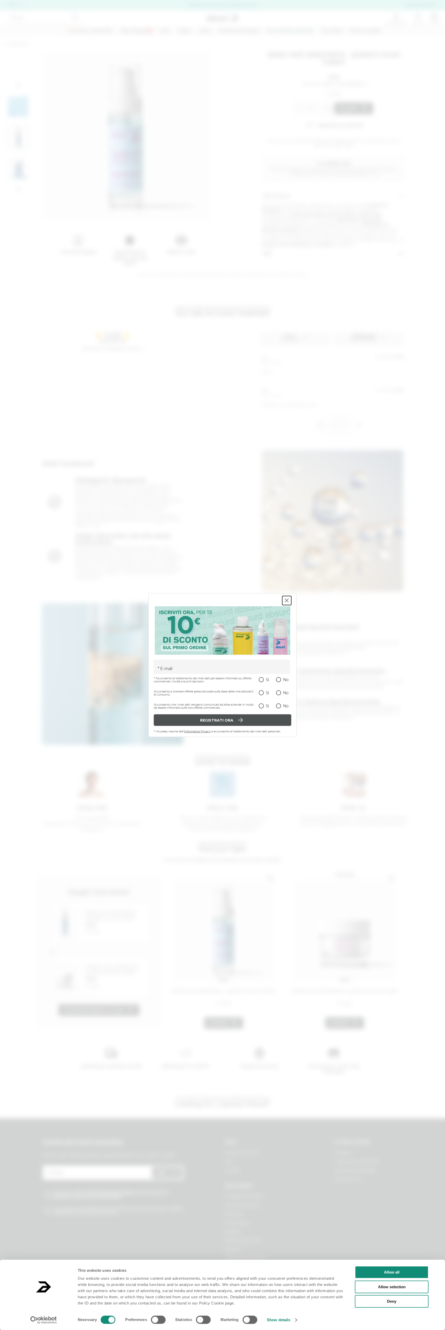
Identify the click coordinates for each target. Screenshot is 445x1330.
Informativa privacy (242, 1205)
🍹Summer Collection (89, 30)
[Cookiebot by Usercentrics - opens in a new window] (43, 1320)
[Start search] (75, 17)
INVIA (161, 1172)
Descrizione (276, 196)
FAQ (229, 1161)
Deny (391, 1301)
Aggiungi (347, 108)
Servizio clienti (419, 5)
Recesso (233, 1249)
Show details (278, 1320)
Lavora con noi (348, 1179)
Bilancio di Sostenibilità (355, 1170)
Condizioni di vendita (243, 1196)
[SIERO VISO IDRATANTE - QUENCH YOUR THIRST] (224, 927)
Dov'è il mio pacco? (242, 1152)
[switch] (158, 1320)
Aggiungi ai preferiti (340, 125)
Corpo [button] (184, 31)
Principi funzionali (239, 30)
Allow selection (392, 1287)
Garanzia (232, 1231)
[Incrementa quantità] (326, 108)
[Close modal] (286, 600)
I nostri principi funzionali (357, 1161)
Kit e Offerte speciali (290, 30)
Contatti (232, 1170)
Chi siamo (332, 30)
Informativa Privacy (197, 731)
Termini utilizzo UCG (243, 1240)
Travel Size (18, 43)
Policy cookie (237, 1222)
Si (267, 679)
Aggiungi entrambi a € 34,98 (93, 1010)
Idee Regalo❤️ (137, 30)
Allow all (391, 1272)
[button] (18, 86)
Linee (205, 30)
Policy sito (234, 1214)
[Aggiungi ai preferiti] (270, 878)
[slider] (310, 84)
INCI (267, 253)
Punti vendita (365, 30)
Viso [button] (165, 31)
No (286, 679)
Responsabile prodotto (245, 1258)
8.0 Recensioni (350, 84)
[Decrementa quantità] (297, 108)
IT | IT (12, 5)
